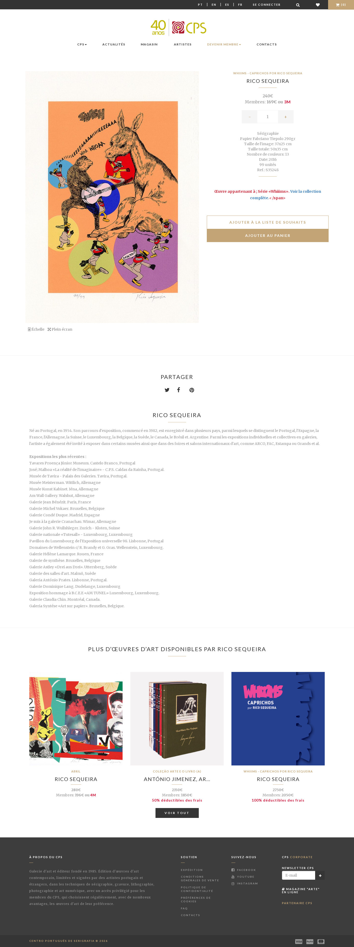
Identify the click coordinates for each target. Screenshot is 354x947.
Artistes (183, 44)
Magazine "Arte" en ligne (301, 890)
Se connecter (267, 4)
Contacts (267, 44)
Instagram (247, 883)
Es (227, 4)
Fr (240, 4)
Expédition (192, 869)
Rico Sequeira (267, 81)
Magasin (149, 44)
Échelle (37, 329)
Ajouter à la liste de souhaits (267, 222)
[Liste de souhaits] (318, 5)
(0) (343, 4)
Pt (200, 4)
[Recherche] (298, 5)
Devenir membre (222, 44)
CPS (80, 44)
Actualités (113, 44)
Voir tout (177, 813)
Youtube (245, 876)
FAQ (184, 908)
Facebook (246, 869)
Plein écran (61, 329)
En (214, 4)
